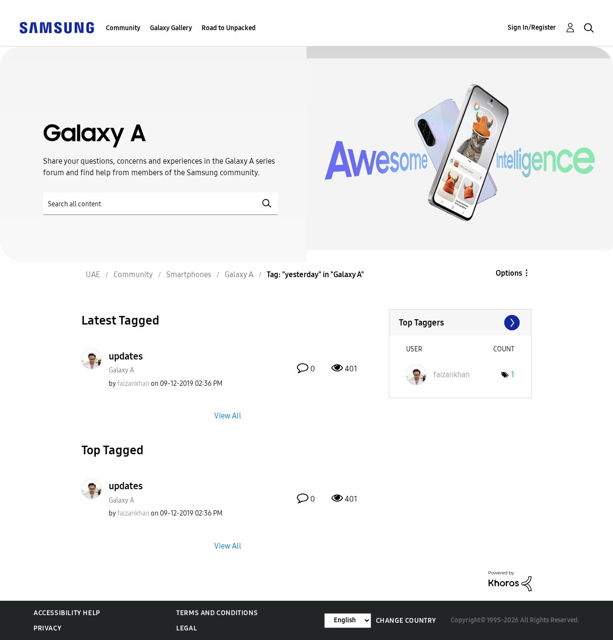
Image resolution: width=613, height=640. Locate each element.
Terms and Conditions (217, 613)
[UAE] (56, 27)
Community (123, 28)
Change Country (406, 621)
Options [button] (509, 273)
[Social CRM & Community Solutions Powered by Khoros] (510, 580)
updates (126, 356)
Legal (186, 628)
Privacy (47, 628)
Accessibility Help (67, 613)
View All (227, 415)
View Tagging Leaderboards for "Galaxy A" (460, 323)
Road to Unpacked (229, 28)
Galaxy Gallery (171, 28)
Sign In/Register (532, 27)
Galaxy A (121, 370)
